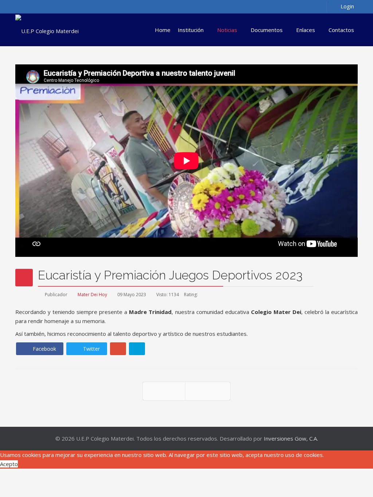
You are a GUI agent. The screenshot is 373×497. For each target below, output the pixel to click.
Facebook (43, 348)
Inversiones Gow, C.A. (291, 438)
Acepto (9, 464)
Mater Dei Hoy (92, 294)
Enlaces (305, 29)
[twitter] (29, 6)
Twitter (91, 348)
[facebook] (20, 6)
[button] (342, 6)
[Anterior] (164, 391)
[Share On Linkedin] (137, 348)
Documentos (267, 29)
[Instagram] (39, 6)
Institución (191, 29)
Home (162, 29)
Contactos (341, 29)
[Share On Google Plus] (118, 348)
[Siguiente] (207, 391)
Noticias (227, 29)
